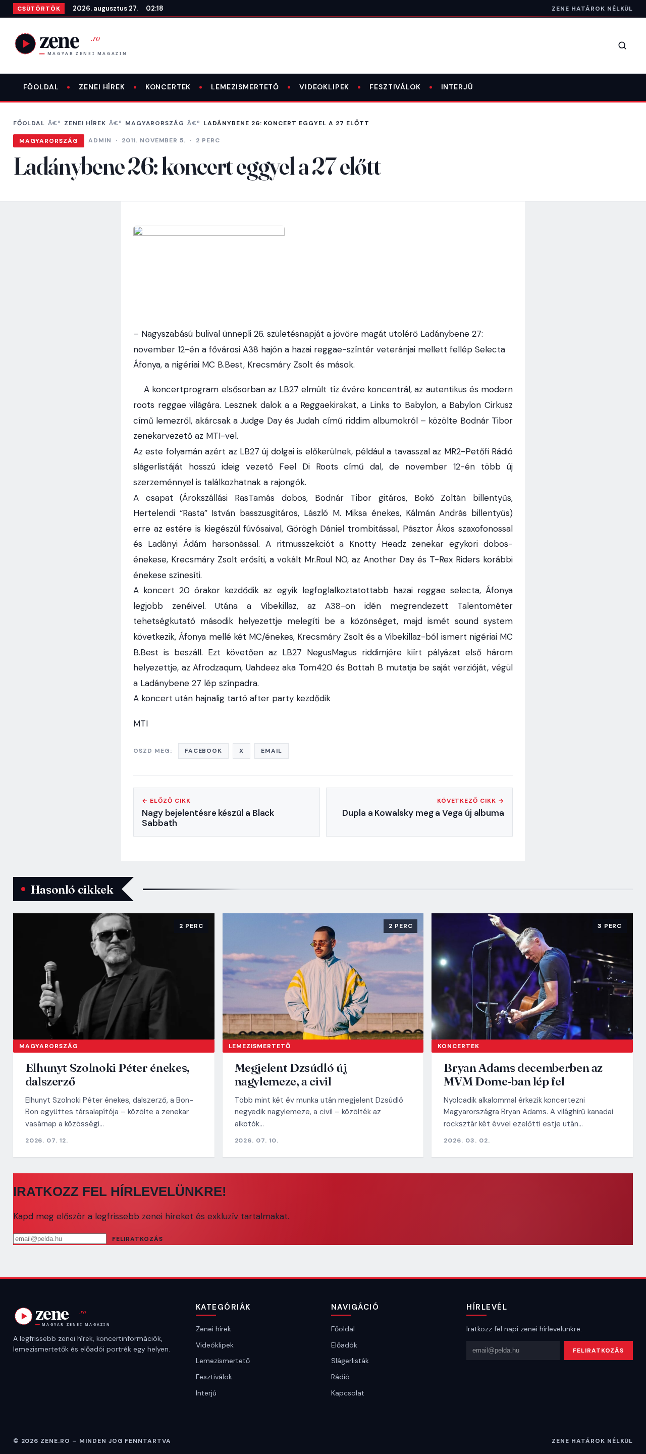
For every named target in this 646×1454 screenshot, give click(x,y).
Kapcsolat (347, 1392)
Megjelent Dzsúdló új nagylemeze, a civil (291, 1074)
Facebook (204, 751)
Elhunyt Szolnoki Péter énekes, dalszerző (107, 1074)
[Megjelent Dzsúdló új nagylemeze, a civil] (323, 976)
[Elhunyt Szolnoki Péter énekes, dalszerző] (113, 976)
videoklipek (324, 86)
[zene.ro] (78, 43)
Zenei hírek (102, 86)
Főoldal (41, 86)
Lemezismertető (245, 86)
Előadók (344, 1344)
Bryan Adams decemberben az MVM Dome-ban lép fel (523, 1074)
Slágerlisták (350, 1360)
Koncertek (168, 86)
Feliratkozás (138, 1239)
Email (271, 751)
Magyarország (155, 123)
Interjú (457, 86)
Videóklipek (215, 1344)
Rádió (340, 1376)
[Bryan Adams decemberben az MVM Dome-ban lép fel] (532, 976)
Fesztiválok (394, 86)
